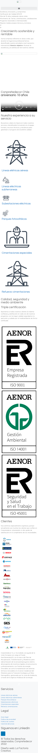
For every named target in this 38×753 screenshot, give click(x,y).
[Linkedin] (3, 733)
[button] (19, 8)
